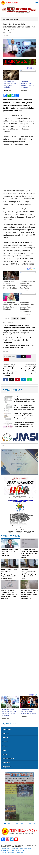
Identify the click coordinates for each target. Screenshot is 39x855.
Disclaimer (15, 848)
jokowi (23, 318)
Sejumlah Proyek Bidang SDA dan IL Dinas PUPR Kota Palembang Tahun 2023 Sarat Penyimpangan (29, 594)
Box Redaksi (6, 848)
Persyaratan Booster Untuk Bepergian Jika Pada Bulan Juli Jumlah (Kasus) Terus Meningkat (18, 333)
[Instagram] (28, 356)
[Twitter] (23, 356)
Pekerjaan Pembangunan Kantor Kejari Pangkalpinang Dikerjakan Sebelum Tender (28, 574)
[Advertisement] (19, 168)
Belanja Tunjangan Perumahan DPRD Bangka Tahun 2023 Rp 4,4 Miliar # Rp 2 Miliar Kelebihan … (9, 594)
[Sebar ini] (5, 379)
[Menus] (36, 3)
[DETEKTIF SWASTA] (10, 3)
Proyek (5, 746)
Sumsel (5, 738)
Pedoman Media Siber (7, 852)
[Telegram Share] (23, 379)
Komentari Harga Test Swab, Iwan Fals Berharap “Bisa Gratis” (28, 369)
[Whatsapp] (29, 379)
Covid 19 (15, 318)
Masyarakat (6, 767)
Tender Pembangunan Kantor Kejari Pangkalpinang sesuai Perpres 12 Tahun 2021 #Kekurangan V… (9, 574)
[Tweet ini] (11, 379)
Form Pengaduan (25, 848)
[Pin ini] (17, 379)
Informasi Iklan (5, 850)
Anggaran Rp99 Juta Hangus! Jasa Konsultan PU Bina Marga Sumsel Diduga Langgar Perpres (29, 553)
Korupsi (5, 742)
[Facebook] (18, 356)
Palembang (6, 729)
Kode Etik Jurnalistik (18, 850)
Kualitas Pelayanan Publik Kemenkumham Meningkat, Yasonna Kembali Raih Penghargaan (18, 340)
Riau (4, 750)
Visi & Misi (20, 852)
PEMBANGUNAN (8, 758)
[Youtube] (6, 359)
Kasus (4, 754)
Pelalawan (6, 762)
